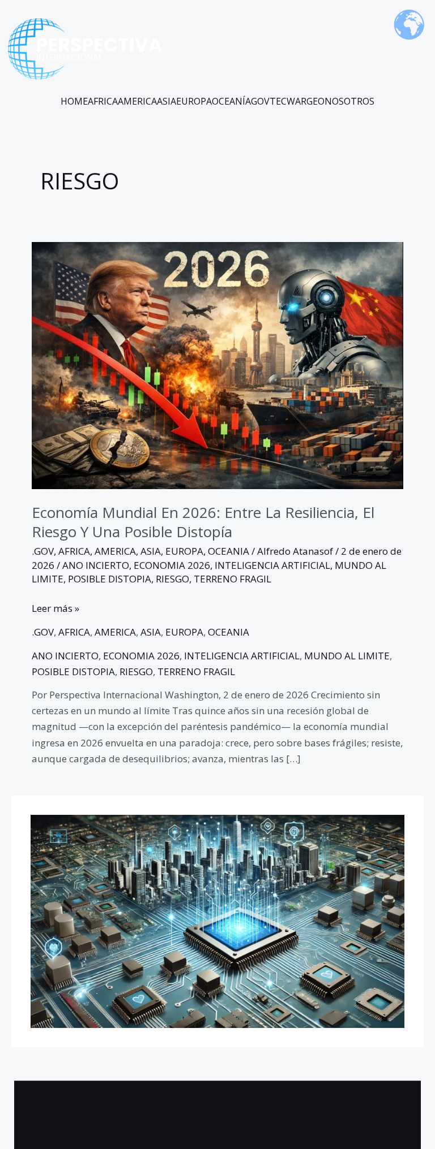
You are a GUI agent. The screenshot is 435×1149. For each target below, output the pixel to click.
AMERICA (137, 101)
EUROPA (194, 101)
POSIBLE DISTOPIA (109, 578)
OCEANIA (228, 551)
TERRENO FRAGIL (232, 578)
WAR (296, 101)
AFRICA (103, 101)
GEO (315, 101)
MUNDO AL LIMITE (347, 655)
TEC (278, 101)
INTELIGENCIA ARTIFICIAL (272, 565)
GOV (260, 101)
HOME (74, 101)
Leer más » (55, 608)
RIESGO (172, 578)
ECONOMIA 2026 (172, 565)
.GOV (43, 551)
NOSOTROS (349, 101)
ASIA (166, 101)
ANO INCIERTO (95, 565)
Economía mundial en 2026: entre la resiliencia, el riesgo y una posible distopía (203, 522)
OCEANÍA (231, 101)
